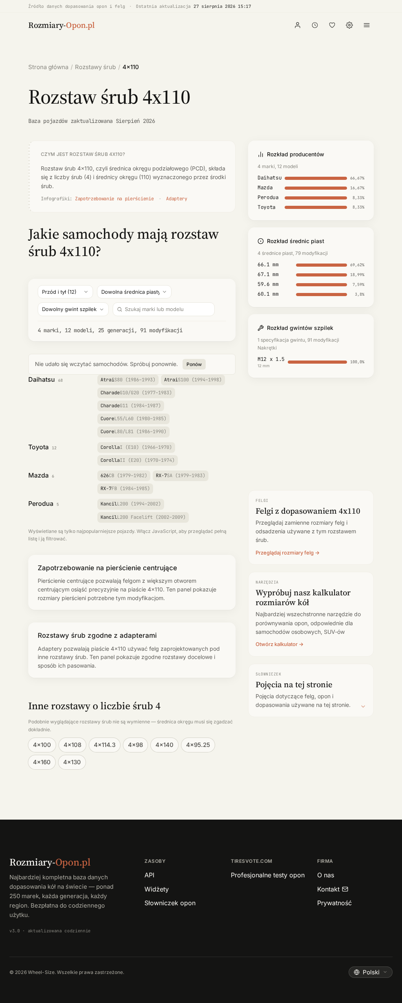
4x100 (42, 745)
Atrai (127, 380)
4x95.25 (198, 745)
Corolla (136, 447)
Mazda (38, 475)
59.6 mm (268, 284)
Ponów (194, 364)
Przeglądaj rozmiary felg (285, 552)
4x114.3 (104, 745)
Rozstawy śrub (95, 67)
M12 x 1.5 (271, 359)
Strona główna (48, 67)
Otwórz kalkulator (277, 644)
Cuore (133, 418)
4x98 (135, 745)
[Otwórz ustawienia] (349, 25)
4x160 (42, 762)
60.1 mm (268, 294)
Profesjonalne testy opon (268, 875)
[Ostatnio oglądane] (315, 25)
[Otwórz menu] (367, 25)
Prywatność (334, 903)
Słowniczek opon (170, 903)
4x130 (72, 762)
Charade (136, 393)
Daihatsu (41, 379)
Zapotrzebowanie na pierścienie (114, 199)
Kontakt (328, 889)
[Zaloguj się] (298, 25)
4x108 (72, 745)
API (149, 875)
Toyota (38, 447)
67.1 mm (268, 274)
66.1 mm (268, 264)
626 (123, 475)
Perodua (40, 503)
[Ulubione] (332, 25)
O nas (325, 875)
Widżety (156, 889)
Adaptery (176, 199)
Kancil (130, 504)
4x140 (164, 745)
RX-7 (180, 475)
